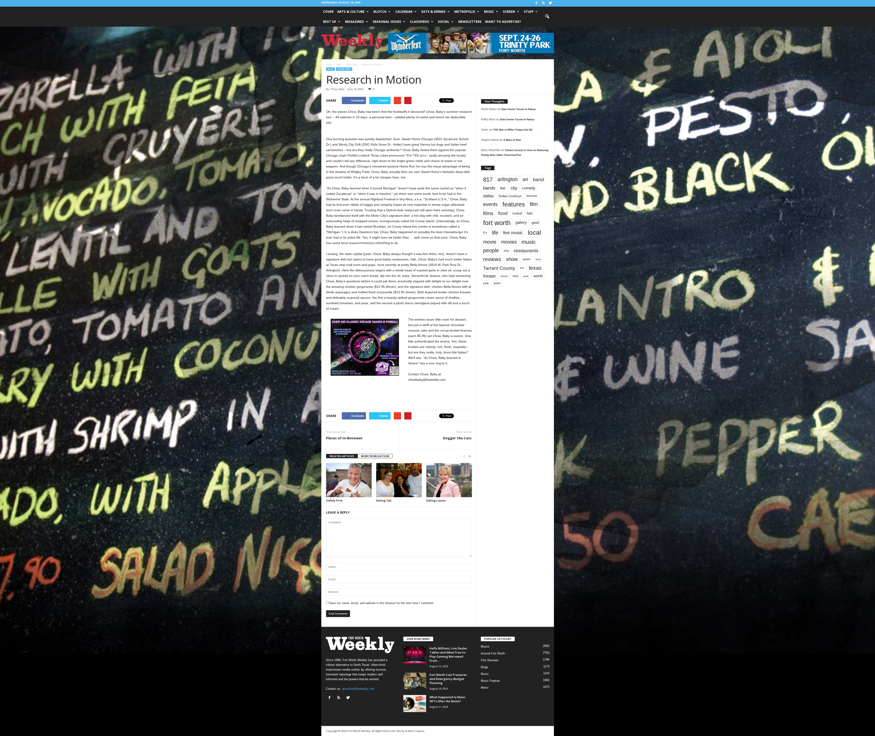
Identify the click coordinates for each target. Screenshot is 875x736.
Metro (484, 687)
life (495, 233)
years (497, 283)
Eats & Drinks (433, 11)
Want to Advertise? (503, 21)
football (517, 213)
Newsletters (469, 21)
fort (530, 213)
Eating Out (383, 500)
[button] (547, 17)
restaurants (526, 250)
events (490, 204)
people (491, 250)
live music (513, 232)
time (515, 276)
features (513, 204)
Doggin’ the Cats (457, 438)
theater (489, 276)
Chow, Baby (344, 69)
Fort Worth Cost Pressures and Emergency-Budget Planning (448, 679)
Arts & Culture (351, 11)
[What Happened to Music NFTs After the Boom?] (414, 703)
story (538, 259)
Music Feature (490, 680)
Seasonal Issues (387, 21)
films (488, 213)
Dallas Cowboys (510, 196)
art (525, 179)
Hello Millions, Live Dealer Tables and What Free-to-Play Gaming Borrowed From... (448, 654)
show (512, 259)
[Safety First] (349, 480)
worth (538, 276)
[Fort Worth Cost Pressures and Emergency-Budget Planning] (414, 681)
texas (535, 268)
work (526, 276)
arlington (507, 179)
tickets (504, 276)
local (534, 232)
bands (489, 187)
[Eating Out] (399, 480)
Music (489, 11)
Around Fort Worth (493, 653)
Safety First (334, 500)
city (513, 187)
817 (488, 179)
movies (509, 242)
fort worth (497, 222)
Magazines (354, 21)
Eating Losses (436, 500)
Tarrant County (499, 268)
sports (526, 259)
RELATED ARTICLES (342, 456)
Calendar (403, 11)
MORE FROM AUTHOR (375, 456)
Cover (328, 11)
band (538, 179)
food (503, 213)
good (535, 222)
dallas (488, 195)
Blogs (484, 667)
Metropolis (464, 11)
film (534, 204)
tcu (522, 268)
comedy (528, 188)
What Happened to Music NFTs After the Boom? (448, 699)
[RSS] (543, 3)
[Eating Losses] (449, 480)
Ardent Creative (415, 731)
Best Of (329, 21)
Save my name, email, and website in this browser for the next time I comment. (381, 603)
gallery (521, 222)
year (486, 283)
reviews (492, 259)
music (529, 242)
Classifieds (419, 21)
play (506, 250)
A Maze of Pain (512, 140)
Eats (330, 69)
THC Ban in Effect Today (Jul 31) (512, 129)
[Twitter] (550, 3)
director (531, 196)
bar (503, 188)
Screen (509, 11)
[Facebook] (536, 3)
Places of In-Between (344, 438)
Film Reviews (490, 660)
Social (443, 21)
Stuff (528, 11)
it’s (485, 232)
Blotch (379, 11)
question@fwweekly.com (358, 688)
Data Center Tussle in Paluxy (518, 109)
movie (489, 242)
